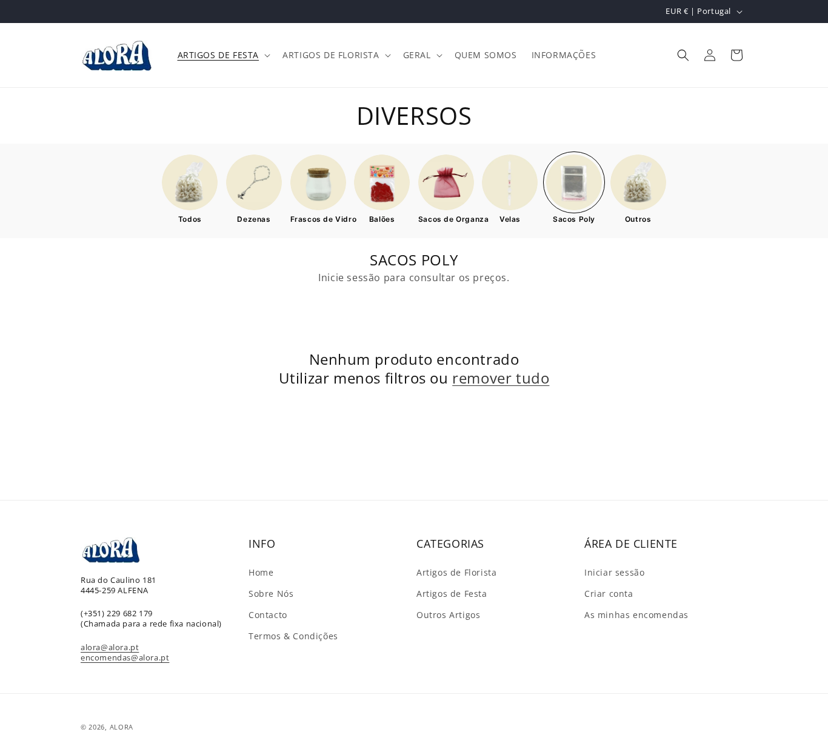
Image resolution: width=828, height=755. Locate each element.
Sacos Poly (574, 219)
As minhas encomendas (636, 614)
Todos (190, 219)
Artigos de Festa (451, 593)
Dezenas (253, 219)
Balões (382, 219)
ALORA (122, 726)
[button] (223, 55)
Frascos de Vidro (318, 219)
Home (261, 572)
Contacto (268, 614)
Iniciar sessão (614, 572)
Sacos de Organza (446, 219)
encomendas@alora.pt (125, 657)
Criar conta (608, 593)
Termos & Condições (293, 636)
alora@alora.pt (110, 647)
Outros (638, 219)
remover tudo (500, 377)
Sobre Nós (271, 593)
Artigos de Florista (456, 572)
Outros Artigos (448, 614)
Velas (510, 219)
